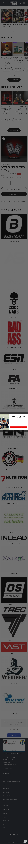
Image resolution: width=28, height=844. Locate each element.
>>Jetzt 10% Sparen (18, 427)
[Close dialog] (27, 414)
